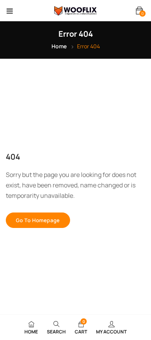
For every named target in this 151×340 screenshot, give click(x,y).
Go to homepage (38, 220)
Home (59, 46)
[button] (139, 11)
